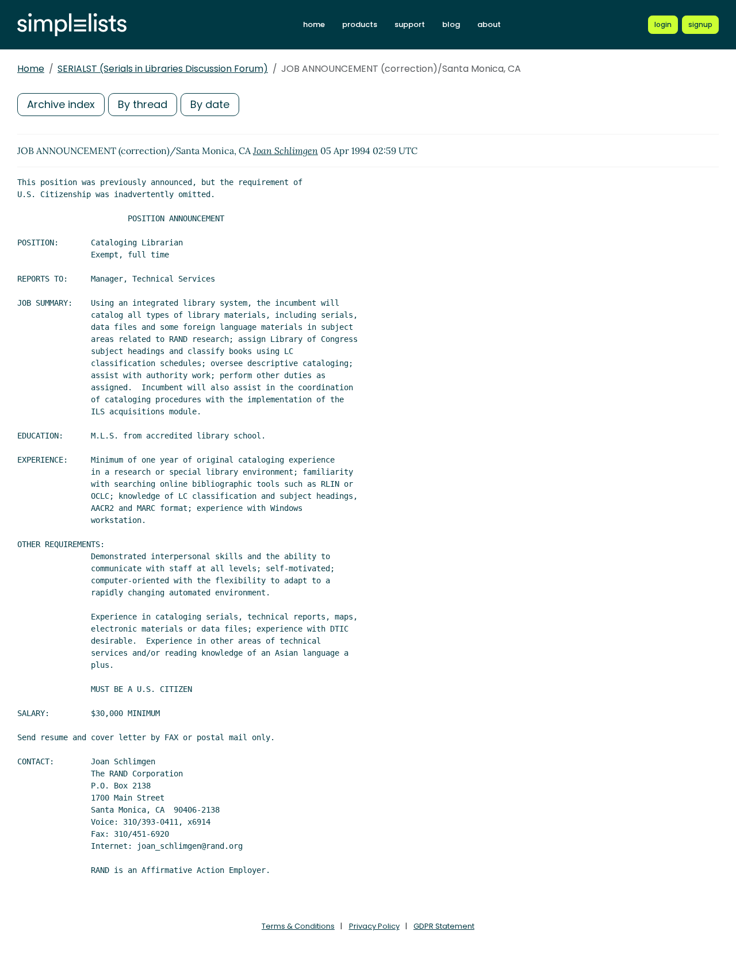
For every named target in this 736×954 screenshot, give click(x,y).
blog (451, 24)
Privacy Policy (374, 926)
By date (209, 104)
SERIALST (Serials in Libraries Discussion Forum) (162, 68)
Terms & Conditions (298, 926)
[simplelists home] (71, 25)
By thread (142, 104)
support (409, 24)
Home (30, 68)
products (359, 24)
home (314, 24)
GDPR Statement (443, 926)
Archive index (61, 104)
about (489, 24)
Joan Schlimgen (285, 150)
